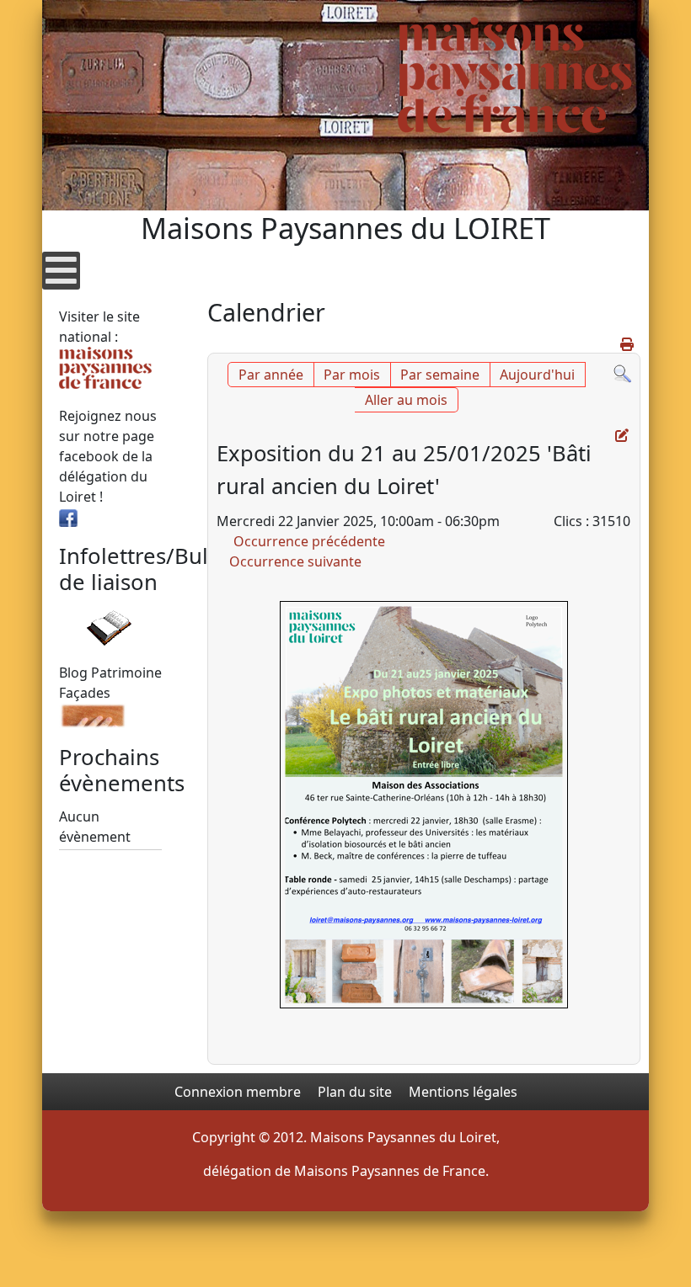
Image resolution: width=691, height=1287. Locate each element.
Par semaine (439, 374)
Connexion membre (237, 1091)
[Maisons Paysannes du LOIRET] (515, 75)
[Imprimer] (628, 344)
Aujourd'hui (537, 374)
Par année (270, 374)
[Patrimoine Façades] (92, 714)
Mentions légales (463, 1091)
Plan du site (355, 1091)
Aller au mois (406, 400)
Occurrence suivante (295, 561)
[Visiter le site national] (105, 366)
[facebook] (68, 517)
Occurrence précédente (309, 541)
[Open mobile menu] (61, 271)
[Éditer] (623, 435)
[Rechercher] (622, 372)
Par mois (352, 374)
